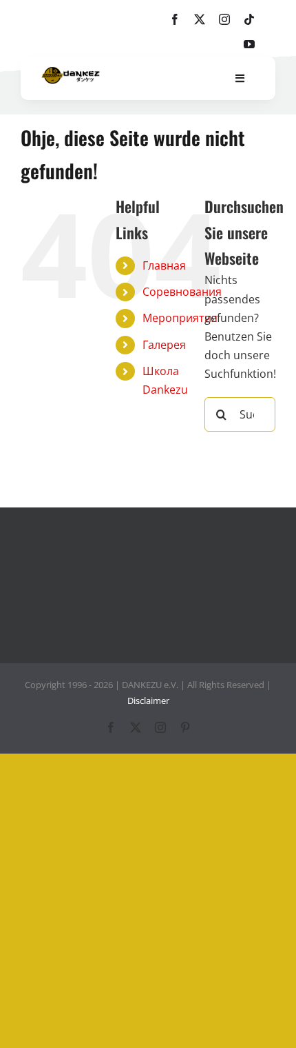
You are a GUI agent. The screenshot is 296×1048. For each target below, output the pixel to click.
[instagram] (224, 19)
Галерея (164, 344)
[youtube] (249, 44)
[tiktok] (249, 19)
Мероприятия (180, 317)
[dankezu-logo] (70, 72)
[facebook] (174, 19)
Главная (164, 265)
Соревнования (182, 291)
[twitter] (199, 19)
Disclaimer (148, 700)
